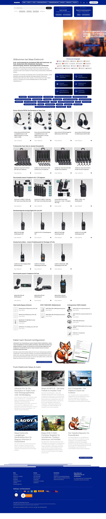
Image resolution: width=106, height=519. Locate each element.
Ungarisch (82, 68)
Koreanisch (80, 63)
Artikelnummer (22, 11)
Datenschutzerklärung (59, 479)
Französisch (66, 61)
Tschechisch (67, 68)
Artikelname (29, 11)
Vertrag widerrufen (17, 484)
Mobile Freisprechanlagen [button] (30, 101)
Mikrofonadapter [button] (77, 104)
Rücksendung (36, 477)
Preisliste (15, 482)
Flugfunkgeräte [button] (47, 99)
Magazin (62, 2)
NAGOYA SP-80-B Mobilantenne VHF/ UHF (28, 308)
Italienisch (74, 61)
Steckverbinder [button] (68, 104)
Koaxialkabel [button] (59, 104)
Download (68, 2)
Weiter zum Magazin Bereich (86, 457)
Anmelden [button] (94, 2)
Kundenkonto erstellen (38, 481)
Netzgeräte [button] (40, 104)
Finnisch (74, 65)
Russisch (59, 63)
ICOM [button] (69, 106)
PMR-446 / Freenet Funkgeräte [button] (35, 96)
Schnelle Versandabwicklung (82, 76)
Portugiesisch (88, 63)
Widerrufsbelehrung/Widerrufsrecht (62, 477)
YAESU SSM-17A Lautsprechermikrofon (81, 308)
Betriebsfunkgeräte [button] (37, 99)
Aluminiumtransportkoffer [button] (85, 99)
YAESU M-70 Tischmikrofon (79, 332)
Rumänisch (87, 61)
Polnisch (60, 65)
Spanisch (81, 61)
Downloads (36, 479)
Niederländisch (60, 68)
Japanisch (73, 63)
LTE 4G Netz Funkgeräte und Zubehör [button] (63, 96)
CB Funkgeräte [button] (23, 96)
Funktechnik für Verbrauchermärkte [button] (23, 99)
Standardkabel (58, 14)
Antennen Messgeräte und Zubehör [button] (66, 101)
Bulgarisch (89, 68)
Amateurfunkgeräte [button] (48, 96)
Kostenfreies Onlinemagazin (81, 91)
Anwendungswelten (53, 2)
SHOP (34, 2)
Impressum (56, 474)
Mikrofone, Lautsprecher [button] (43, 101)
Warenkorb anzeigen (18, 476)
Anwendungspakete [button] (61, 106)
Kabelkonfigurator (41, 2)
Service (75, 2)
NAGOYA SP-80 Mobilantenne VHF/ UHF (27, 314)
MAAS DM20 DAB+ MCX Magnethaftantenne (55, 314)
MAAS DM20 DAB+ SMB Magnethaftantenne (55, 308)
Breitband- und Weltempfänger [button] (70, 99)
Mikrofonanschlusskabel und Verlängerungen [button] (45, 106)
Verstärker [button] (54, 101)
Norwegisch (86, 65)
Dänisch (80, 65)
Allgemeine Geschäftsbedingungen (61, 476)
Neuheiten (15, 479)
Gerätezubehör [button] (19, 101)
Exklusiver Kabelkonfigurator (64, 84)
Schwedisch (67, 65)
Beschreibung (36, 11)
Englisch (60, 61)
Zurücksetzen (42, 11)
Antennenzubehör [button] (86, 101)
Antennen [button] (78, 101)
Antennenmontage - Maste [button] (30, 104)
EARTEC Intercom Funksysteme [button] (80, 96)
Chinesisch (66, 63)
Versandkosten (36, 474)
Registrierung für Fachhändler (82, 84)
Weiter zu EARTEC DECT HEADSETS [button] (28, 45)
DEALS (28, 2)
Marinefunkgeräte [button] (57, 99)
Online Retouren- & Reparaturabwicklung (64, 91)
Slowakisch (75, 68)
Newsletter (35, 482)
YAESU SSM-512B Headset (78, 320)
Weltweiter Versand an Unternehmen (65, 76)
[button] (8, 38)
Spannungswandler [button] (50, 104)
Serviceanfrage (36, 476)
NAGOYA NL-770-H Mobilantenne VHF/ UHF (28, 326)
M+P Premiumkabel (66, 14)
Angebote (15, 477)
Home (24, 2)
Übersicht (15, 474)
